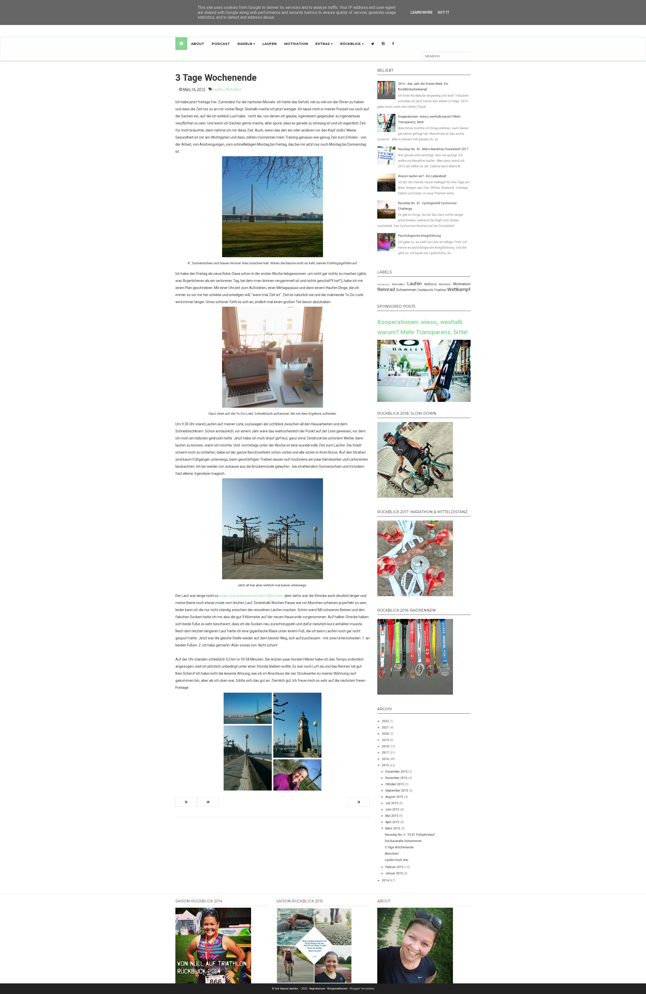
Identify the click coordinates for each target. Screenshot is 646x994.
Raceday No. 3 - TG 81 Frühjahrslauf (410, 834)
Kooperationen (337, 988)
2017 (386, 752)
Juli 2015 (392, 803)
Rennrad (386, 289)
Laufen (269, 44)
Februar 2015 (394, 867)
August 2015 (394, 797)
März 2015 (393, 828)
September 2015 (397, 790)
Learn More (422, 12)
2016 (386, 759)
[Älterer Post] (359, 802)
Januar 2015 (394, 873)
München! (392, 853)
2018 (386, 746)
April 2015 (392, 822)
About (197, 44)
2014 (386, 880)
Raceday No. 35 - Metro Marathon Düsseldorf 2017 (433, 149)
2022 (386, 721)
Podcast (221, 44)
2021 (386, 727)
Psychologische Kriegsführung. (420, 236)
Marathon (446, 284)
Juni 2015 (392, 809)
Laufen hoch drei (396, 860)
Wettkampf (458, 289)
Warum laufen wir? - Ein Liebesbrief (422, 176)
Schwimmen (407, 290)
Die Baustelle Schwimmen (403, 841)
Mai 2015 (392, 816)
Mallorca (431, 284)
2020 (386, 734)
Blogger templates (362, 988)
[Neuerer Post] (186, 802)
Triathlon (440, 290)
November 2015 (396, 778)
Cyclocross (384, 284)
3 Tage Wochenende (399, 847)
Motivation (296, 44)
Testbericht (426, 290)
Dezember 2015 (396, 771)
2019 (386, 740)
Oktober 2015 (395, 784)
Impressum (317, 988)
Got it (443, 12)
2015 (386, 765)
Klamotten (399, 284)
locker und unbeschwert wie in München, (251, 596)
